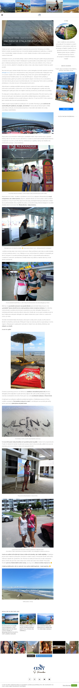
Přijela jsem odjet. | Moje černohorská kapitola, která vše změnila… (27, 628)
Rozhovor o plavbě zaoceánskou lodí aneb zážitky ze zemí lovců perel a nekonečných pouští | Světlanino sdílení (10, 630)
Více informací (67, 685)
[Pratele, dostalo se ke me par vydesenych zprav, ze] (46, 647)
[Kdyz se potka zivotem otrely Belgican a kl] (59, 647)
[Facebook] (29, 679)
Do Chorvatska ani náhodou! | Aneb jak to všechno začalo (44, 627)
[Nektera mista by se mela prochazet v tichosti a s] (33, 647)
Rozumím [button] (74, 685)
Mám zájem (66, 109)
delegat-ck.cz (6, 72)
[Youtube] (44, 679)
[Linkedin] (39, 679)
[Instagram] (34, 679)
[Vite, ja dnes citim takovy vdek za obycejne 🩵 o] (6, 647)
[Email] (49, 679)
